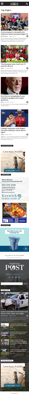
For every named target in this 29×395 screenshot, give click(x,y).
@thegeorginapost (14, 257)
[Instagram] (13, 277)
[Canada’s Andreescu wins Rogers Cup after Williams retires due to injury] (14, 118)
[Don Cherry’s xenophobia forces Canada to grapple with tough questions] (14, 86)
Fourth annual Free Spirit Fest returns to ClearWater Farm (18, 350)
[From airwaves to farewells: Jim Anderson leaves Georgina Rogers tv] (14, 22)
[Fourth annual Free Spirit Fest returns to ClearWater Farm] (5, 352)
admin (2, 68)
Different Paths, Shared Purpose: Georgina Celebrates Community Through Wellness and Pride (18, 342)
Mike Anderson (4, 36)
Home (2, 7)
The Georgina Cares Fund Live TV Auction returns (13, 65)
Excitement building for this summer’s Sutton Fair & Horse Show (18, 325)
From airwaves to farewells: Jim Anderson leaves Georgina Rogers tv (14, 33)
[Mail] (16, 277)
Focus (2, 93)
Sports (2, 126)
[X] (19, 277)
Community (3, 29)
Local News (3, 61)
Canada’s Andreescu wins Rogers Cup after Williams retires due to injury (13, 130)
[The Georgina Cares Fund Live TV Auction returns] (14, 54)
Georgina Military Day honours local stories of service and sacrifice (18, 333)
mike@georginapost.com (17, 274)
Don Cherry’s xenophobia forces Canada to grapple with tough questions (13, 98)
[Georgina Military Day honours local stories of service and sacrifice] (5, 334)
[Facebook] (9, 277)
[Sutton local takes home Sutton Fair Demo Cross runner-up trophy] (14, 301)
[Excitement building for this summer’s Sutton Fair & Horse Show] (5, 326)
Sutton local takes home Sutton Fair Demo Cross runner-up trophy (14, 313)
